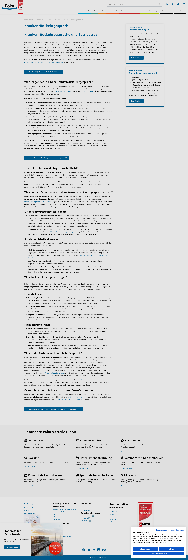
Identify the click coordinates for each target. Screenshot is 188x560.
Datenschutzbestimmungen (165, 530)
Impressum (180, 530)
